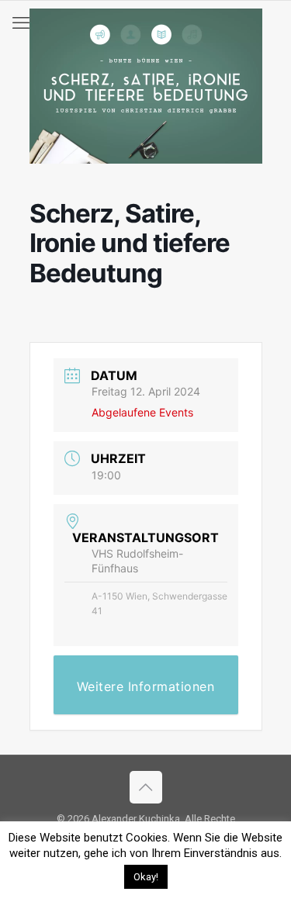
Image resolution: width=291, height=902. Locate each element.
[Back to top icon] (146, 787)
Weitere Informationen (146, 686)
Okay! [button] (145, 877)
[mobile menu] (21, 23)
